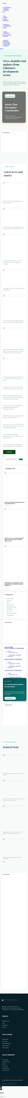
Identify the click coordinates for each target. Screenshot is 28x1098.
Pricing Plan (6, 41)
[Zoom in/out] (5, 1096)
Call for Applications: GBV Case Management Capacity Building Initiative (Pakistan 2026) (13, 436)
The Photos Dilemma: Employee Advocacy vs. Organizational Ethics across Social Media (13, 378)
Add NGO (5, 8)
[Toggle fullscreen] (3, 1096)
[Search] (21, 459)
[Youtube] (8, 1084)
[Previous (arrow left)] (0, 1097)
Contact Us (6, 45)
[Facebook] (3, 1084)
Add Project (6, 10)
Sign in (1, 48)
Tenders (5, 27)
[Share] (2, 1096)
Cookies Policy (7, 44)
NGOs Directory (7, 7)
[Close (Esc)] (0, 1096)
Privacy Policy (6, 43)
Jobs (4, 11)
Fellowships (6, 20)
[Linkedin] (11, 1084)
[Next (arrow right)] (2, 1097)
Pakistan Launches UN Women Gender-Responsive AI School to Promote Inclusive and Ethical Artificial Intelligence (13, 397)
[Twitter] (6, 1084)
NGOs (4, 3)
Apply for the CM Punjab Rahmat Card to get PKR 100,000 (14, 503)
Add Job (5, 17)
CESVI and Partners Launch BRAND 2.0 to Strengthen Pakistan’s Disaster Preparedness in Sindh (13, 407)
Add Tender (6, 33)
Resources (5, 36)
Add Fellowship (7, 26)
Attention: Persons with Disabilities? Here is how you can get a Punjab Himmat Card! (14, 539)
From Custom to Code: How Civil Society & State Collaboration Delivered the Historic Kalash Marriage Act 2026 (13, 426)
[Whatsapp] (14, 1084)
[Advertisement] (14, 142)
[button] (9, 452)
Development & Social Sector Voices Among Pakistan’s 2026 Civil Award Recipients (12, 262)
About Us (5, 40)
